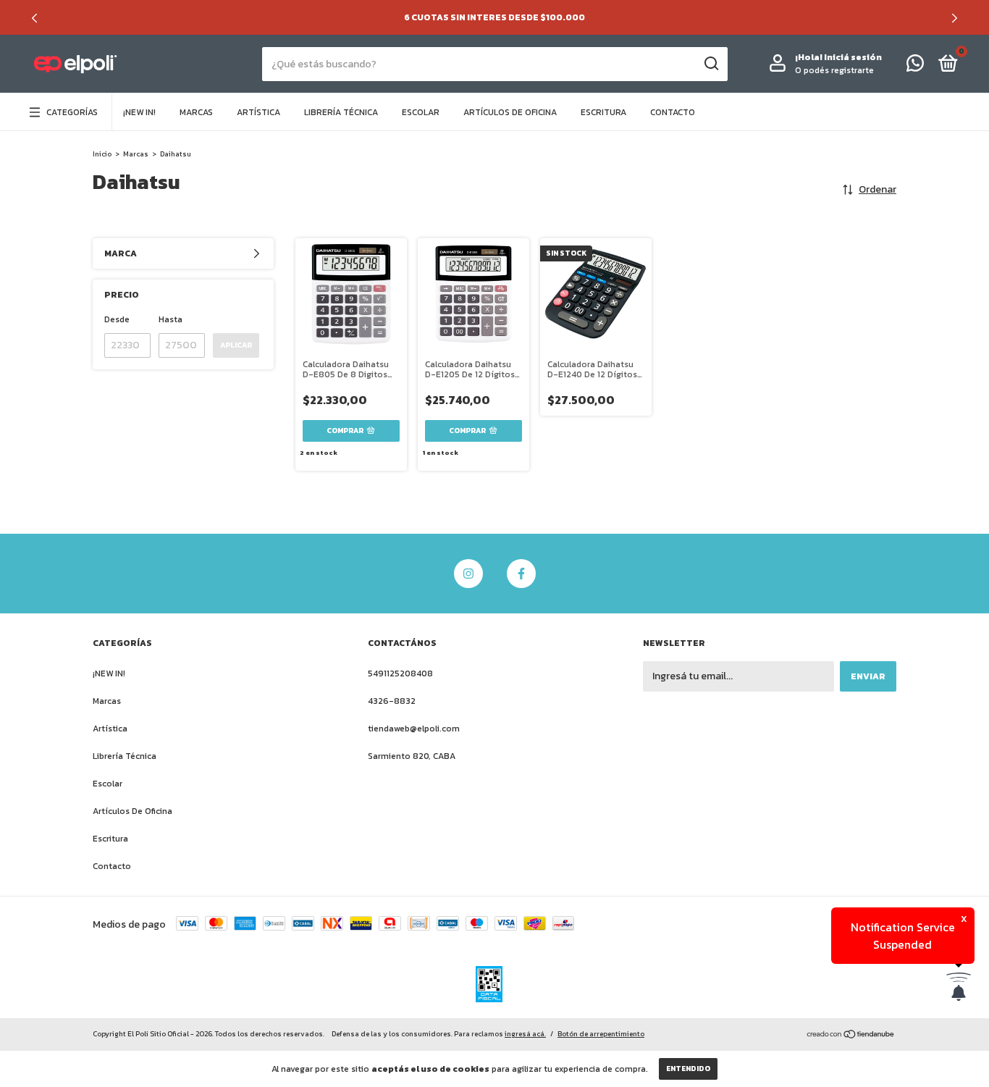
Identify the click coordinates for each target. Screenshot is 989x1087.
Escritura (603, 112)
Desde (117, 319)
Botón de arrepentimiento (600, 1033)
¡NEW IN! (139, 112)
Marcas (196, 112)
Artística (258, 112)
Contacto (672, 112)
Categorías (72, 112)
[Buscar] (711, 64)
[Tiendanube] (851, 1035)
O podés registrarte (834, 70)
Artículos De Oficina (510, 112)
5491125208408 (400, 673)
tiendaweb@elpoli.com (414, 728)
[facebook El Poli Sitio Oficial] (521, 573)
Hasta (170, 319)
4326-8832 (392, 701)
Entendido (688, 1068)
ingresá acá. (525, 1033)
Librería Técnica (341, 112)
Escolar (420, 112)
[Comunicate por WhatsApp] (915, 66)
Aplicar (236, 345)
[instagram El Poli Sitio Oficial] (468, 573)
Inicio (102, 153)
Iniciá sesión (853, 57)
